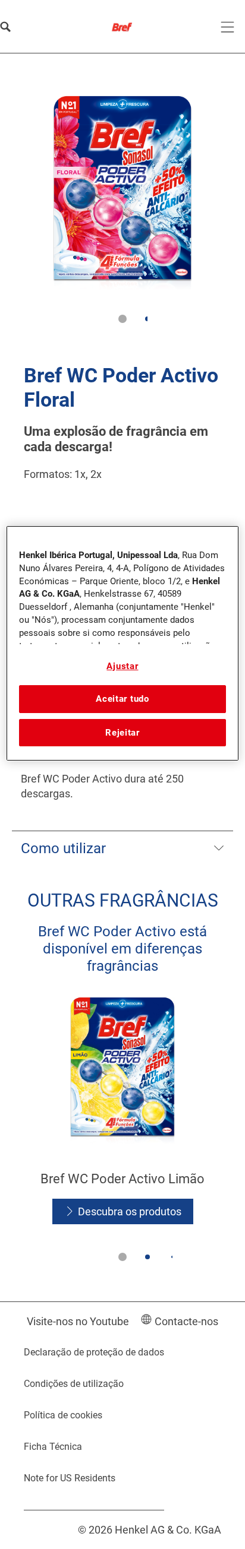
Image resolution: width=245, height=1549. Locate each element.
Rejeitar (122, 732)
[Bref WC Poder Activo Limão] (122, 1111)
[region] (122, 643)
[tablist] (122, 319)
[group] (122, 208)
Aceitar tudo (122, 698)
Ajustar (122, 666)
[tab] (122, 319)
